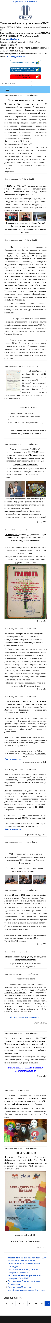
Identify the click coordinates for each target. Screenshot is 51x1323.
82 (30, 1303)
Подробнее (9, 171)
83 (36, 1303)
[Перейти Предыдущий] (12, 1303)
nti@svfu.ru (13, 39)
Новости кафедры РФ (12, 179)
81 (24, 1303)
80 (18, 1303)
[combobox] (16, 83)
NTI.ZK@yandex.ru (16, 56)
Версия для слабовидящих (25, 1)
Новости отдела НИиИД (13, 974)
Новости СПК (9, 530)
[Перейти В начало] (6, 1303)
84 (42, 1303)
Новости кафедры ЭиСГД (14, 366)
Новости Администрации (14, 240)
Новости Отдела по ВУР (13, 95)
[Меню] (7, 89)
